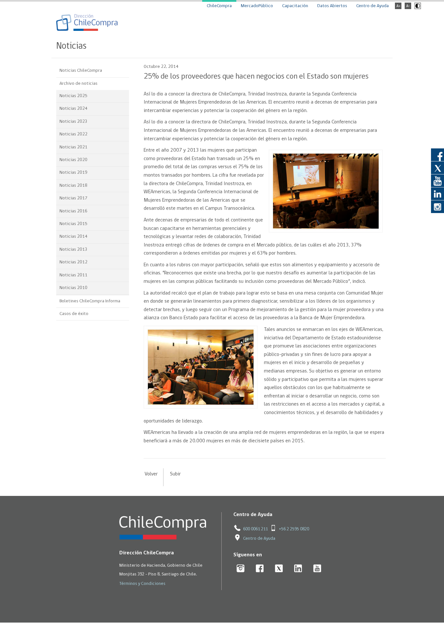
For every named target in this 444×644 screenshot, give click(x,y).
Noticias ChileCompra (80, 70)
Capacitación (295, 6)
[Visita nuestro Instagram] (437, 206)
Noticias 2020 (73, 160)
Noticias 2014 (73, 236)
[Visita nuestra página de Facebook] (437, 154)
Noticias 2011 (73, 275)
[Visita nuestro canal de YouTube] (437, 180)
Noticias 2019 (73, 172)
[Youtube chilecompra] (317, 569)
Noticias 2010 (73, 287)
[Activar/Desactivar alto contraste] (417, 8)
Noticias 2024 (73, 108)
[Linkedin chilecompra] (298, 569)
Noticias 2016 (73, 211)
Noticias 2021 (73, 147)
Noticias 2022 (73, 134)
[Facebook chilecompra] (260, 569)
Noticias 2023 (73, 121)
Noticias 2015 (73, 223)
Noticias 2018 (73, 185)
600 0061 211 (255, 529)
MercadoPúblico (257, 6)
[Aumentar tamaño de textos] (398, 8)
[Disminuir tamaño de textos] (408, 8)
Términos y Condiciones (142, 584)
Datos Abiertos (332, 6)
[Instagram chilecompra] (241, 569)
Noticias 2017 (73, 198)
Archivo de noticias (78, 83)
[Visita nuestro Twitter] (437, 167)
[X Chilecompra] (279, 569)
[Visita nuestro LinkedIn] (437, 193)
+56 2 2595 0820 (294, 529)
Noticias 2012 (73, 262)
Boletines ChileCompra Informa (89, 301)
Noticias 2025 (73, 96)
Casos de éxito (73, 313)
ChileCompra (219, 6)
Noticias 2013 (73, 249)
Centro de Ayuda (372, 6)
